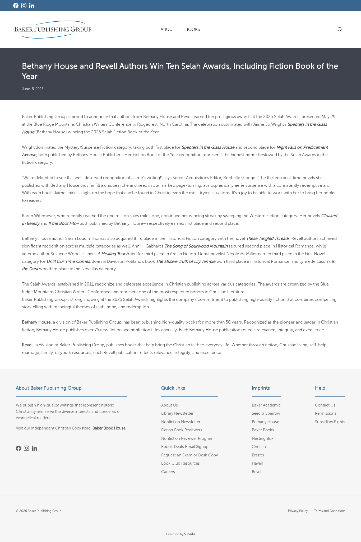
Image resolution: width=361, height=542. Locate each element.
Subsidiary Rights (330, 421)
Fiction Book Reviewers (181, 430)
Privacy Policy (298, 511)
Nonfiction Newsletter (180, 421)
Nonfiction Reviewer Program (187, 438)
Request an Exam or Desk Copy (189, 455)
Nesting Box (262, 438)
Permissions (325, 413)
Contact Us (325, 405)
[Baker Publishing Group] (52, 29)
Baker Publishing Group (44, 511)
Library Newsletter (177, 413)
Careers (168, 471)
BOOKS (193, 29)
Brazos (258, 455)
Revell (257, 471)
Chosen (259, 446)
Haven (257, 463)
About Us (169, 405)
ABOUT (168, 29)
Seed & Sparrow (266, 413)
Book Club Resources (180, 463)
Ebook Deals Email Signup (185, 446)
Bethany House (265, 421)
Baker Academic (266, 405)
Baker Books (263, 430)
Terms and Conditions (329, 511)
